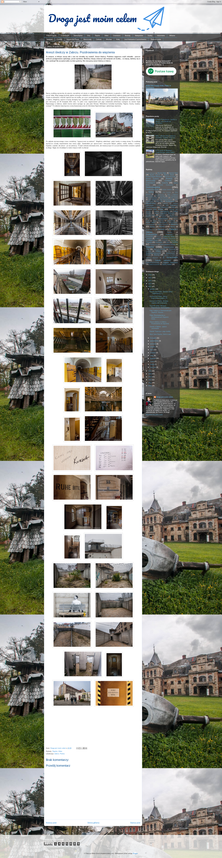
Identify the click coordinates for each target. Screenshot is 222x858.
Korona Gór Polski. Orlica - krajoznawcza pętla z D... (159, 297)
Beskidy (127, 35)
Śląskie (97, 35)
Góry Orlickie (164, 198)
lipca (152, 350)
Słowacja (149, 242)
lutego (152, 364)
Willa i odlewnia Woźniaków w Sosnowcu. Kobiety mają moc (165, 137)
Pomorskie (149, 236)
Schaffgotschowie (152, 240)
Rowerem (149, 238)
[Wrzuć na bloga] (79, 748)
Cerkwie (98, 39)
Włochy (148, 255)
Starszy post (135, 823)
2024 (150, 281)
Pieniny (169, 232)
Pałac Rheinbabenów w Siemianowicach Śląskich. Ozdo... (159, 317)
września (153, 344)
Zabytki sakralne (163, 260)
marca (152, 361)
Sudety (150, 35)
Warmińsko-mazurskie (153, 253)
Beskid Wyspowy (170, 176)
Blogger (135, 853)
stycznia (153, 367)
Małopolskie (139, 35)
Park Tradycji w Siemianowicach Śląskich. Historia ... (160, 311)
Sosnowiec (159, 242)
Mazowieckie (171, 221)
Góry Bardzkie (167, 192)
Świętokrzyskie (156, 39)
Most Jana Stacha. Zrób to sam (160, 334)
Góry (88, 35)
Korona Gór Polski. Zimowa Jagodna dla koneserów (159, 302)
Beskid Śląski (169, 175)
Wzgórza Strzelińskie (170, 255)
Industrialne (161, 35)
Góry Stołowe (152, 199)
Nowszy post (51, 823)
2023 (150, 283)
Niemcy (172, 227)
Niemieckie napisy (150, 229)
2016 (150, 385)
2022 (150, 286)
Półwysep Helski (169, 236)
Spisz (168, 242)
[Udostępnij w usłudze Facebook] (84, 748)
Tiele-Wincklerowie (160, 249)
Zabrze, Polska (59, 754)
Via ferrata (171, 251)
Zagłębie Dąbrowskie (170, 262)
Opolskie (49, 39)
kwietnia (153, 358)
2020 (150, 374)
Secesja (173, 240)
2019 (150, 377)
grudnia (153, 289)
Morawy (152, 227)
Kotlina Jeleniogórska (161, 211)
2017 (150, 383)
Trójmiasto (172, 249)
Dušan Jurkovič (167, 189)
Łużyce (163, 217)
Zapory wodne (166, 264)
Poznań (159, 236)
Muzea (162, 227)
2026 (150, 275)
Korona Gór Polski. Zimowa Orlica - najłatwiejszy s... (161, 292)
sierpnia (153, 347)
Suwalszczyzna (154, 244)
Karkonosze (164, 207)
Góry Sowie (174, 198)
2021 (150, 371)
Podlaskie (169, 235)
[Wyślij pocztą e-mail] (77, 748)
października (154, 341)
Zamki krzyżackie (154, 264)
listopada (153, 338)
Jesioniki (165, 203)
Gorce (176, 189)
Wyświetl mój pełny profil (154, 415)
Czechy (59, 39)
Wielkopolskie (170, 253)
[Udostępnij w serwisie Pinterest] (86, 748)
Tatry (147, 249)
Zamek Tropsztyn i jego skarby (160, 331)
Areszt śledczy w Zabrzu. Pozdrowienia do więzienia (159, 323)
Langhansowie (150, 215)
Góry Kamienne (173, 196)
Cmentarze (116, 35)
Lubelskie (161, 215)
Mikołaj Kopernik (162, 224)
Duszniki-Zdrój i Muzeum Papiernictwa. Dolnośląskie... (160, 307)
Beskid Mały (162, 173)
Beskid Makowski (150, 173)
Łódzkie (148, 217)
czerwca (153, 353)
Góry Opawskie (153, 198)
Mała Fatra (152, 219)
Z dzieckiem (65, 35)
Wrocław (109, 39)
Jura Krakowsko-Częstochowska (135, 39)
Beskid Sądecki (155, 174)
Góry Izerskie (160, 196)
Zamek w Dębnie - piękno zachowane (158, 327)
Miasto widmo (151, 222)
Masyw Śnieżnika (158, 221)
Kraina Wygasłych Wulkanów (165, 213)
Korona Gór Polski (73, 39)
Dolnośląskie (78, 35)
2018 (150, 380)
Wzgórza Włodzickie (152, 257)
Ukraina (148, 251)
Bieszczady (87, 39)
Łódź (156, 217)
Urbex (106, 35)
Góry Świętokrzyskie (165, 199)
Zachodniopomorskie (152, 262)
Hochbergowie (170, 201)
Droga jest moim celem (164, 397)
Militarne (172, 35)
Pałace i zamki (51, 35)
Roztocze (158, 238)
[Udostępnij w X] (82, 748)
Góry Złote (159, 201)
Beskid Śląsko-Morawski (154, 176)
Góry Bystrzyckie (159, 194)
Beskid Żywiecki (152, 179)
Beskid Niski (173, 173)
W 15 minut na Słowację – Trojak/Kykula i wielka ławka (164, 151)
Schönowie (165, 240)
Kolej (118, 39)
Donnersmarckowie (152, 189)
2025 (150, 278)
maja (152, 355)
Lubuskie (172, 215)
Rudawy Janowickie (169, 238)
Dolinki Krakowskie (166, 185)
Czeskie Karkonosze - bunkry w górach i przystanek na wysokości (166, 121)
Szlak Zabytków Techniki (168, 244)
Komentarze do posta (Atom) (97, 829)
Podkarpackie (151, 235)
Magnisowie (174, 216)
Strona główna (93, 823)
